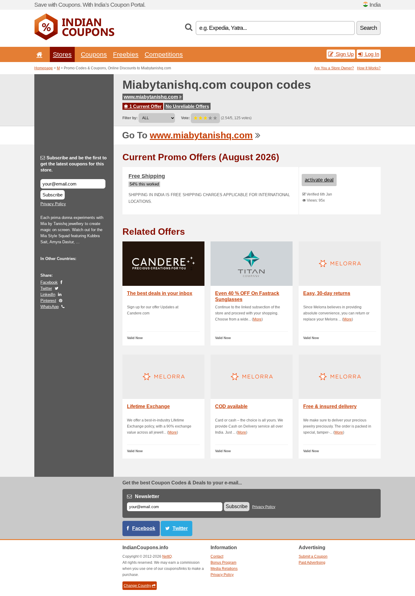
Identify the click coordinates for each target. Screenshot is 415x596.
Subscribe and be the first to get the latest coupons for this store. (73, 163)
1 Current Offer (145, 106)
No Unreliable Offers (187, 106)
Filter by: (130, 118)
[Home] (38, 54)
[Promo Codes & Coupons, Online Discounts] (74, 39)
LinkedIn (47, 294)
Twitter (46, 288)
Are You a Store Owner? (334, 68)
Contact (217, 556)
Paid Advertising (312, 562)
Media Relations (224, 569)
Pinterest (48, 300)
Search (368, 28)
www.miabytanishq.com (151, 96)
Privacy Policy (53, 204)
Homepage (43, 68)
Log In (371, 54)
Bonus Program (223, 562)
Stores (62, 54)
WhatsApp (49, 306)
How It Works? (369, 68)
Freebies (126, 54)
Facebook (49, 282)
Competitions (164, 54)
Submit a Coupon (313, 556)
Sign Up (344, 54)
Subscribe (53, 194)
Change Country (137, 586)
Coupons (94, 54)
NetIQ (167, 556)
